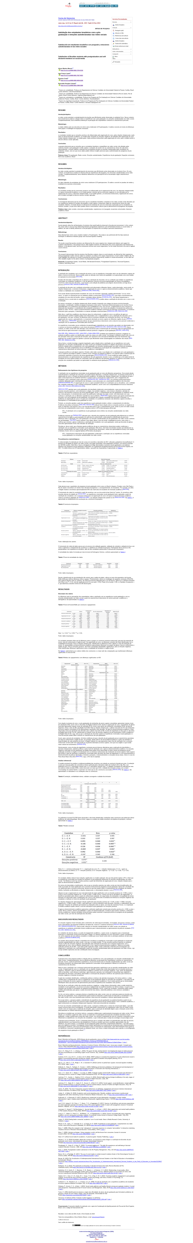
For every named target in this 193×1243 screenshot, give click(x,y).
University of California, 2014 (80, 284)
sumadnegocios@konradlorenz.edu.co (96, 1241)
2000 (66, 333)
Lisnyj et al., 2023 (121, 326)
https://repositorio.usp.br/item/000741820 (74, 1195)
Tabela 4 (81, 599)
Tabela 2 (129, 497)
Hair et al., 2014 (117, 769)
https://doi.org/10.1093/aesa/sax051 (83, 1155)
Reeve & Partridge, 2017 (108, 295)
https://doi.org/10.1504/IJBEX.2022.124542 (98, 1090)
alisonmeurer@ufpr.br (98, 1217)
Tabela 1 (120, 448)
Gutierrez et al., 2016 (79, 385)
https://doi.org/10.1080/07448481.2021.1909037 (74, 1116)
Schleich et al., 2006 (87, 290)
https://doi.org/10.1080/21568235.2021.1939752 (74, 1080)
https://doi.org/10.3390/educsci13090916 (94, 1147)
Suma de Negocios (66, 18)
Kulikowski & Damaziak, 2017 (66, 382)
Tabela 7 (70, 820)
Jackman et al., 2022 (111, 326)
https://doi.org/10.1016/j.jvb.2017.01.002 (86, 1106)
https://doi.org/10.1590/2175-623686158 (102, 1125)
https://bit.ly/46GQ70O (96, 1183)
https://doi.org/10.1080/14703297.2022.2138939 (74, 1070)
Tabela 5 (62, 651)
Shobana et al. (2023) (74, 333)
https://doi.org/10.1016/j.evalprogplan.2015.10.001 (74, 1060)
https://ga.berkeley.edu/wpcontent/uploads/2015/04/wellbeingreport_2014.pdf (84, 1199)
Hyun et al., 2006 (68, 284)
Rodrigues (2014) (77, 415)
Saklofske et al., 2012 (100, 326)
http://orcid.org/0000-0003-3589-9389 (72, 85)
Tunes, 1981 (62, 385)
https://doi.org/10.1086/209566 (81, 1134)
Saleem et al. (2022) (63, 389)
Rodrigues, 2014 (81, 744)
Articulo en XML (119, 33)
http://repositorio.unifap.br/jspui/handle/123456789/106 (79, 1142)
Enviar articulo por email (121, 46)
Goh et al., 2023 (90, 404)
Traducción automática (121, 43)
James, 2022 (82, 404)
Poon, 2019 (79, 276)
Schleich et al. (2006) (84, 497)
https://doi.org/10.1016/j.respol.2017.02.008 (99, 1111)
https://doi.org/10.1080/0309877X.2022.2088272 (74, 1086)
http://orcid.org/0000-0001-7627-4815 (72, 75)
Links (124, 1042)
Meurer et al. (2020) (120, 497)
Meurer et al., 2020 (122, 311)
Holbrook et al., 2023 (114, 359)
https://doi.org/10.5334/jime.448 (118, 1094)
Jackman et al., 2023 (104, 379)
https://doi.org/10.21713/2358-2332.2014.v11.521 (87, 1167)
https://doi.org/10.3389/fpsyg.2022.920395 (75, 1179)
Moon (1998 (61, 333)
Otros (116, 56)
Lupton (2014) (83, 333)
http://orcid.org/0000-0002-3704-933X (72, 70)
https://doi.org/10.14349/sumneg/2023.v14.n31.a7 (70, 26)
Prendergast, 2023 (106, 296)
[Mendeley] (113, 56)
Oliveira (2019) (72, 320)
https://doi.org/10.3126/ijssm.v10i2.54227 (122, 1187)
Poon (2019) (73, 420)
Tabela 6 (126, 770)
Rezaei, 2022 (95, 290)
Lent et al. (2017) (82, 493)
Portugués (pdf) (119, 30)
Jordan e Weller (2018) (93, 333)
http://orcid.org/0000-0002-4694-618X (72, 80)
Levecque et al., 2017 (93, 379)
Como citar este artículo (121, 38)
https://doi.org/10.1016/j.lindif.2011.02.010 (105, 1173)
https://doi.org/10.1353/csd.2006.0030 (114, 1074)
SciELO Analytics (119, 25)
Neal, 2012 (118, 330)
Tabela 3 (122, 552)
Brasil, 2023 (126, 489)
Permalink (117, 62)
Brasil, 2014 (79, 756)
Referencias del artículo (121, 35)
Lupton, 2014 (125, 330)
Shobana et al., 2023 (70, 339)
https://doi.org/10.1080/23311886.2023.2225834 (118, 1052)
